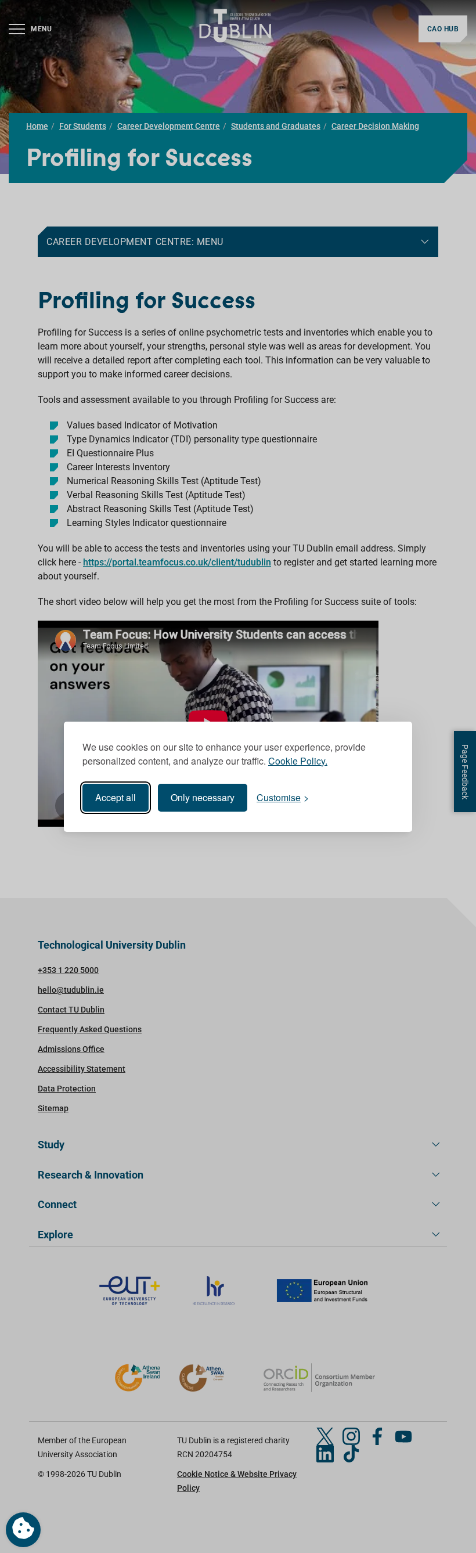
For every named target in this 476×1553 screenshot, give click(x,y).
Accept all (115, 797)
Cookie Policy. (297, 761)
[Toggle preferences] (23, 1529)
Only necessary (203, 797)
